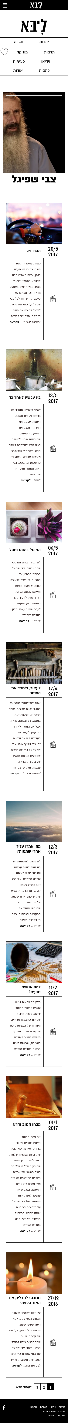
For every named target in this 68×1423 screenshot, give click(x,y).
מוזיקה (22, 52)
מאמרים (43, 1406)
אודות (18, 70)
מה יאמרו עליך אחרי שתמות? (28, 849)
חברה (18, 41)
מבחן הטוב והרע (27, 1124)
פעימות (19, 61)
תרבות (49, 52)
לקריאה (14, 322)
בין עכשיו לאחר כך (25, 397)
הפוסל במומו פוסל (25, 549)
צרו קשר (61, 1415)
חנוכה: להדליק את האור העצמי (25, 1300)
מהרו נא (34, 250)
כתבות (44, 70)
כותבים (33, 1406)
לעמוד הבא (24, 1387)
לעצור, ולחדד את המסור (26, 691)
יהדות (44, 41)
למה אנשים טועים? (31, 990)
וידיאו (45, 61)
